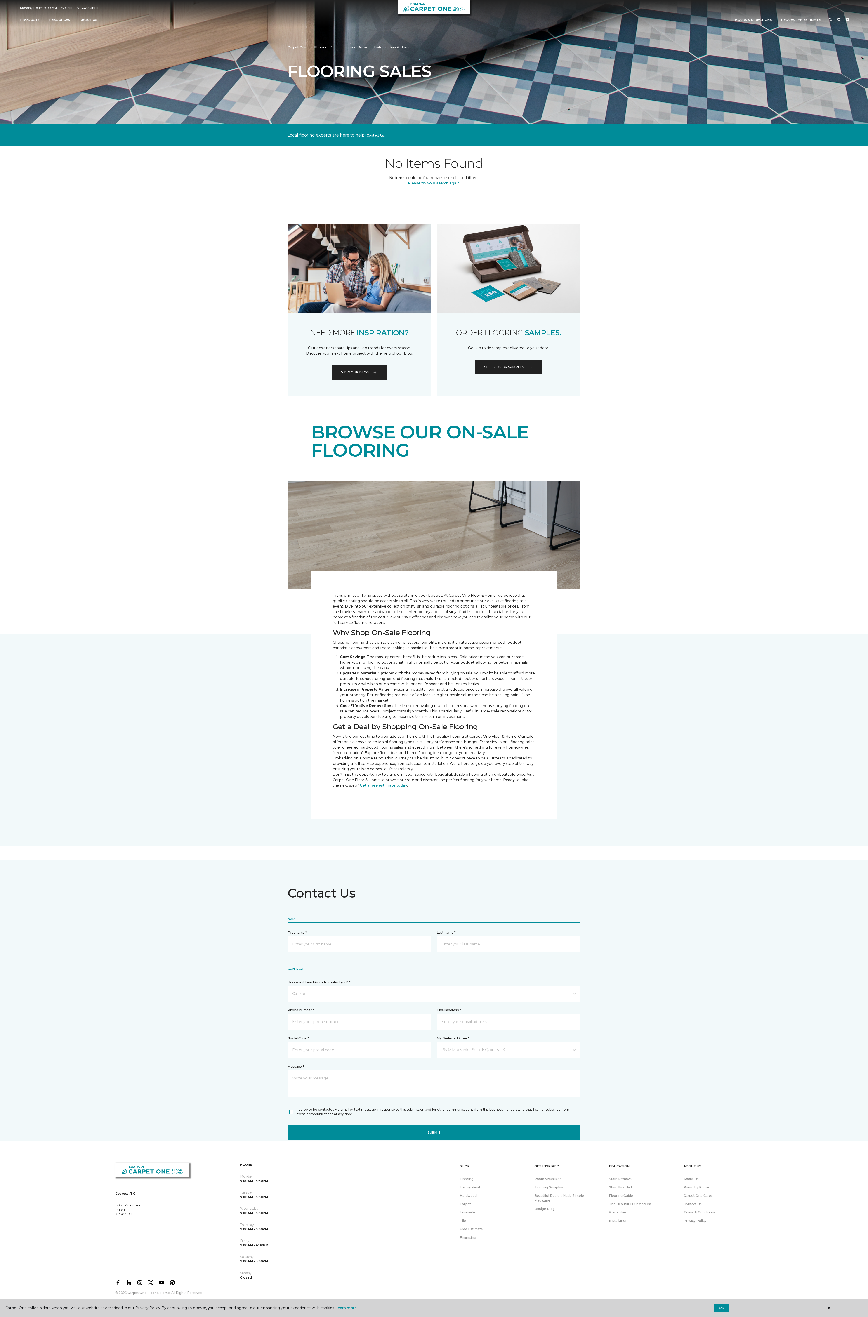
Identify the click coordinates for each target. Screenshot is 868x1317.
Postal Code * (298, 1038)
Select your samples (504, 367)
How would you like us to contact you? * (319, 982)
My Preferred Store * (453, 1038)
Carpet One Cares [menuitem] (698, 1196)
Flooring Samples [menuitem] (548, 1187)
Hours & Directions (753, 20)
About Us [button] (88, 20)
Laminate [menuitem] (467, 1212)
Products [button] (30, 20)
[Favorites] (839, 20)
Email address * (449, 1010)
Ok (721, 1308)
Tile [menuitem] (463, 1221)
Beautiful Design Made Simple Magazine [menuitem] (559, 1198)
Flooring (320, 47)
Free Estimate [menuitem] (471, 1229)
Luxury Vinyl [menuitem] (470, 1187)
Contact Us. (376, 135)
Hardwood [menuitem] (468, 1196)
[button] (830, 20)
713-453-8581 (87, 8)
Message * (296, 1066)
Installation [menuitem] (618, 1221)
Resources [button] (59, 20)
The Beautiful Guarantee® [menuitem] (630, 1204)
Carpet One (297, 47)
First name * (297, 932)
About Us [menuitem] (691, 1179)
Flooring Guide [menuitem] (621, 1196)
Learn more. (346, 1308)
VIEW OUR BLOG (355, 372)
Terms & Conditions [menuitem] (700, 1212)
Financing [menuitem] (468, 1237)
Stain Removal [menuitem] (620, 1179)
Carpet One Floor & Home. (148, 1293)
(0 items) (847, 19)
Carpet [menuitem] (465, 1204)
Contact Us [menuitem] (693, 1204)
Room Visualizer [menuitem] (547, 1179)
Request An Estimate (801, 20)
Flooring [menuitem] (466, 1179)
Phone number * (301, 1010)
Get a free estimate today (383, 785)
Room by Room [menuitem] (696, 1187)
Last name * (446, 932)
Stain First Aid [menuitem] (620, 1187)
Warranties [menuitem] (618, 1212)
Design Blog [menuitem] (544, 1209)
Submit (434, 1133)
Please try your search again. (434, 183)
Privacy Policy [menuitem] (695, 1221)
